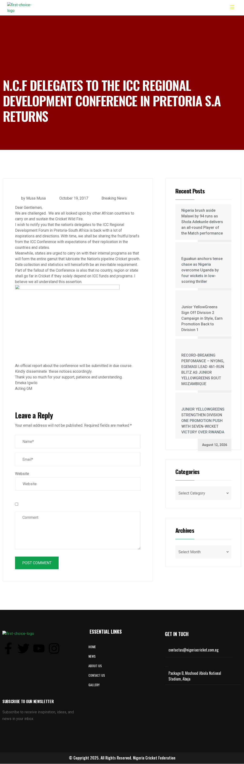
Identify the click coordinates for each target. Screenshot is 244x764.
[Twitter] (24, 648)
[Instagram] (54, 648)
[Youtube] (39, 648)
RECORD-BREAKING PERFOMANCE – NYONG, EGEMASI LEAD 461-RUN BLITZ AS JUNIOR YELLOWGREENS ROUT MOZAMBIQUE (202, 369)
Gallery (94, 684)
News (92, 656)
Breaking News (114, 198)
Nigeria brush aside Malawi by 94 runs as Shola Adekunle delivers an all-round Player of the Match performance (202, 221)
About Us (95, 665)
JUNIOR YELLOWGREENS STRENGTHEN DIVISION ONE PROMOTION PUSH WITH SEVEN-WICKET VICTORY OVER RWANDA (202, 420)
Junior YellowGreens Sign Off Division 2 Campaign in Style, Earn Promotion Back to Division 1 (202, 318)
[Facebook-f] (8, 648)
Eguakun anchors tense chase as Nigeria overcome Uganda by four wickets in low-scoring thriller (202, 270)
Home (92, 646)
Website (22, 473)
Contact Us (96, 675)
